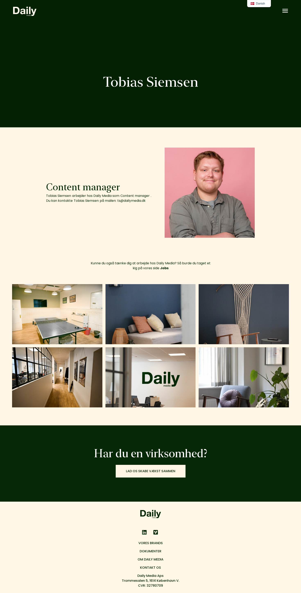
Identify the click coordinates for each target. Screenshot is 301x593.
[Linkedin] (144, 532)
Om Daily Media (150, 559)
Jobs (164, 268)
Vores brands (150, 543)
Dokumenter (150, 551)
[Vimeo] (155, 532)
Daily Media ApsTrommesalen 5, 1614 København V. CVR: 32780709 (150, 580)
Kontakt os (150, 567)
